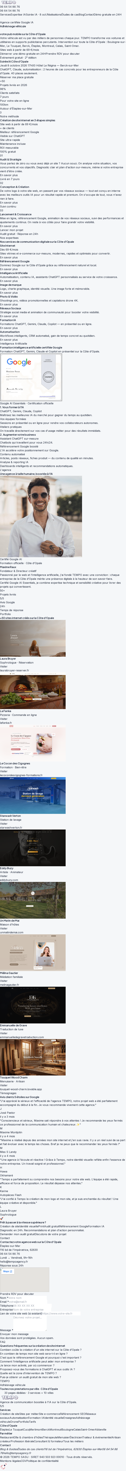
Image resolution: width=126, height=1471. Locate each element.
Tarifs (32, 1421)
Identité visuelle (53, 1417)
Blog (81, 14)
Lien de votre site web (21, 1313)
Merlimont (36, 1429)
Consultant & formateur (48, 1441)
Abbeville (100, 1429)
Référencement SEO (72, 1414)
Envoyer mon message (14, 1334)
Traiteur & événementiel (97, 1437)
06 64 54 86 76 (10, 6)
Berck (46, 1429)
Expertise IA (18, 14)
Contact (89, 14)
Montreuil (56, 1429)
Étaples (4, 1429)
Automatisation (19, 1417)
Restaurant (7, 1437)
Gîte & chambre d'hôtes (28, 1437)
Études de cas (70, 14)
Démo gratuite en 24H (108, 14)
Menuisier (63, 1437)
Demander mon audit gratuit (17, 1234)
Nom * (4, 1297)
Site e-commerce (49, 1414)
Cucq (26, 1429)
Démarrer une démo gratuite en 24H (23, 53)
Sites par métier (29, 1414)
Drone (14, 1421)
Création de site (9, 1414)
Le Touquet (16, 1429)
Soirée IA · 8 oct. (36, 14)
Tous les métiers (73, 1441)
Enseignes (69, 1417)
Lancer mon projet (11, 230)
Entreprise (6, 1309)
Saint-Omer (88, 1429)
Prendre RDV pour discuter (63, 53)
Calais (77, 1429)
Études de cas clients (30, 1449)
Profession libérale (22, 1441)
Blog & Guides (8, 1449)
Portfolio (23, 1421)
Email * (4, 1301)
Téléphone (6, 1305)
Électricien (76, 1437)
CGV (23, 1461)
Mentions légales (10, 1461)
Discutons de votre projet (50, 1234)
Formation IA (36, 1417)
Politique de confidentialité (42, 1461)
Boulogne (68, 1429)
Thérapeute (50, 1437)
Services (5, 14)
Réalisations (54, 14)
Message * (6, 1330)
